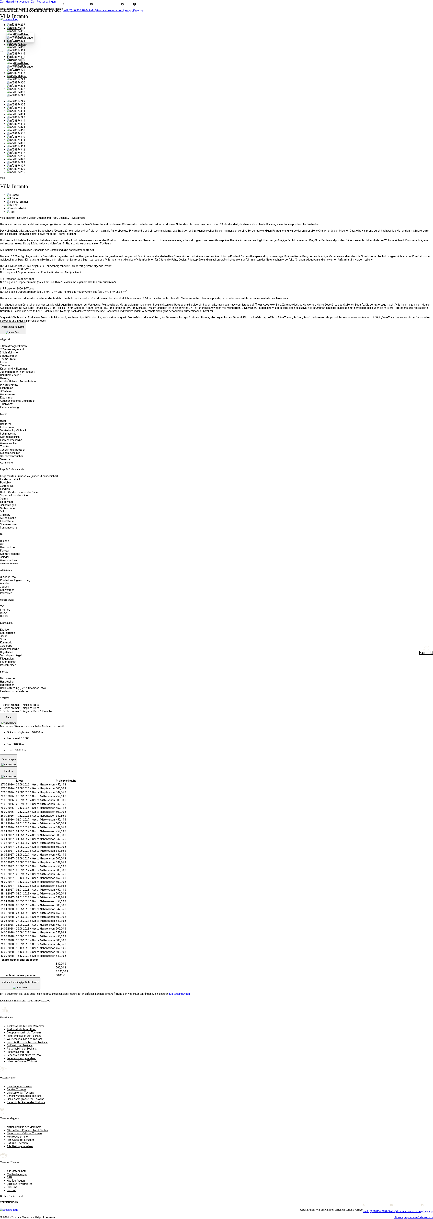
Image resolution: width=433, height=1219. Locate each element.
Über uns (12, 1187)
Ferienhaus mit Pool (18, 1051)
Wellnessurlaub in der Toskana (24, 1039)
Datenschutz (425, 1217)
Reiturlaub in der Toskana (22, 1048)
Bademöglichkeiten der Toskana (26, 1102)
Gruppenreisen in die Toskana (24, 1032)
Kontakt (11, 1190)
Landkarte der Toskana (20, 1092)
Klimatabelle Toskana (19, 1086)
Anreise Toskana (16, 1089)
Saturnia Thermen (17, 1143)
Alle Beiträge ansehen (20, 1146)
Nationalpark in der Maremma (24, 1127)
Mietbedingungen (17, 1174)
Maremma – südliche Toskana (24, 1133)
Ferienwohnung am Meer (21, 1058)
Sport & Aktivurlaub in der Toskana (27, 1042)
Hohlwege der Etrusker (20, 1139)
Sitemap (399, 1217)
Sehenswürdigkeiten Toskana (24, 1095)
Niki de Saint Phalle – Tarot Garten (27, 1130)
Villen (17, 40)
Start (10, 25)
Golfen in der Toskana (19, 1045)
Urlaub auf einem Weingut (22, 1061)
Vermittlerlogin (9, 1202)
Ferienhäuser (21, 34)
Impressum (411, 1217)
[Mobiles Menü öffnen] (1, 51)
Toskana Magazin (17, 44)
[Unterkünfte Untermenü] (22, 28)
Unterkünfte (14, 28)
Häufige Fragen (16, 1180)
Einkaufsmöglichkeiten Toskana (25, 1099)
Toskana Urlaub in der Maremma (25, 1026)
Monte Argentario (17, 1136)
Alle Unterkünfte (17, 1171)
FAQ (9, 73)
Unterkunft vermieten (19, 1183)
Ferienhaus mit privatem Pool (24, 1055)
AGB (9, 1177)
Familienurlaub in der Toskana (24, 1035)
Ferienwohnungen (24, 37)
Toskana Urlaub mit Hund (21, 1029)
